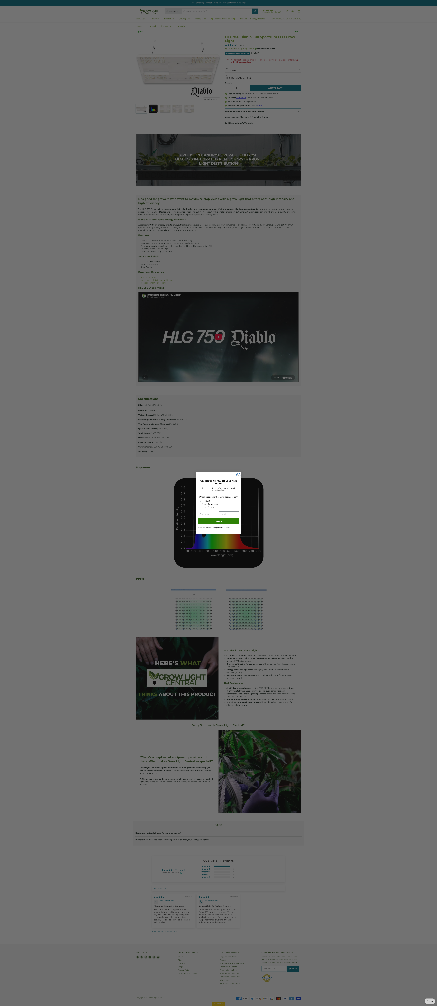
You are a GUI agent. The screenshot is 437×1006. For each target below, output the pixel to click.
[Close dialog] (238, 475)
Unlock (218, 521)
